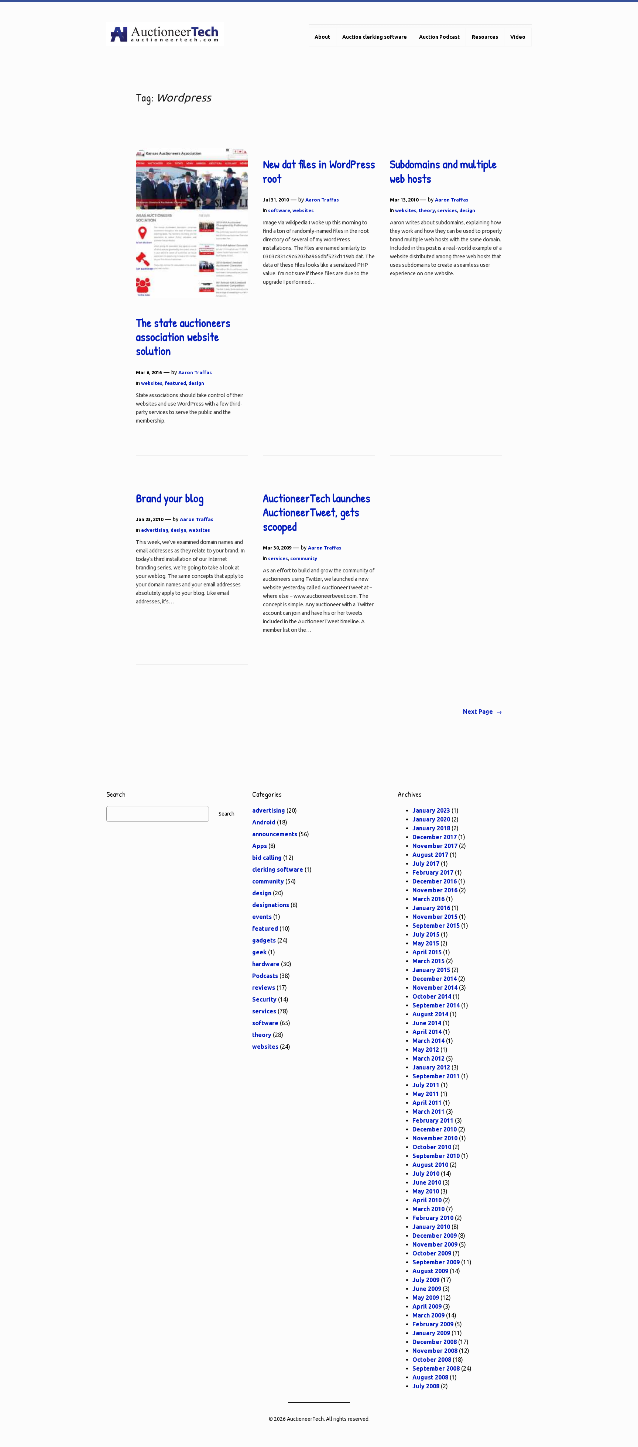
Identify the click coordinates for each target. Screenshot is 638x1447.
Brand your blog (169, 498)
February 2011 (432, 1120)
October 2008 (431, 1359)
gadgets (264, 940)
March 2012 (428, 1058)
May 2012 (425, 1049)
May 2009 (425, 1297)
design (196, 383)
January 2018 (431, 828)
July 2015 (425, 934)
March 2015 (428, 961)
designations (270, 905)
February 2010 (432, 1218)
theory (427, 210)
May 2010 (425, 1191)
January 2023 (431, 810)
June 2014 (426, 1023)
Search (226, 814)
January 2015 (431, 970)
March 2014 (428, 1040)
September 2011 (436, 1076)
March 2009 (428, 1315)
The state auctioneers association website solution (183, 337)
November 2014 (434, 987)
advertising (154, 530)
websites (151, 383)
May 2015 (425, 943)
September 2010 (436, 1156)
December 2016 (434, 881)
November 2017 (434, 846)
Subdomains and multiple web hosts (443, 171)
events (262, 916)
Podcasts (265, 975)
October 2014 (431, 996)
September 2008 (436, 1368)
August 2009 (430, 1271)
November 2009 (434, 1244)
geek (259, 952)
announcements (274, 834)
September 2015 (436, 925)
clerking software (277, 869)
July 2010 (425, 1173)
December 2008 (434, 1342)
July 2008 (425, 1386)
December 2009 (434, 1235)
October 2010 (431, 1147)
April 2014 (427, 1032)
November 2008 (434, 1350)
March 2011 (428, 1111)
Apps (259, 846)
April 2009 (427, 1306)
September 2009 (436, 1262)
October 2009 (431, 1253)
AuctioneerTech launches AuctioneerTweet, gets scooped (316, 512)
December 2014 (434, 978)
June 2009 (426, 1288)
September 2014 (436, 1005)
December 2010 (434, 1129)
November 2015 (434, 916)
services (447, 210)
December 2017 (434, 837)
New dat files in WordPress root (319, 171)
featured (175, 383)
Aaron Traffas (195, 372)
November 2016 (434, 890)
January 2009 (431, 1333)
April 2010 (427, 1200)
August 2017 (430, 854)
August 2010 (430, 1164)
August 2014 (430, 1014)
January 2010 (431, 1226)
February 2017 (432, 872)
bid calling (267, 857)
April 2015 (427, 952)
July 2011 (425, 1085)
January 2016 (431, 908)
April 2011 (427, 1102)
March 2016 (428, 899)
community (303, 558)
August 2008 (430, 1377)
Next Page (482, 711)
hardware (265, 964)
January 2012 (431, 1067)
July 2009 (425, 1280)
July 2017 (425, 863)
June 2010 (426, 1182)
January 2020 (431, 819)
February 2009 (432, 1324)
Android (263, 822)
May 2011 (425, 1094)
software (279, 210)
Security (264, 999)
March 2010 (428, 1209)
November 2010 (434, 1138)
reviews (263, 987)
